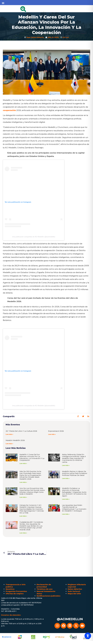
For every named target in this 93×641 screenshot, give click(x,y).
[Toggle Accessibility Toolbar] (87, 635)
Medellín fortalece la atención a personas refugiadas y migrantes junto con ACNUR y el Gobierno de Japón (74, 492)
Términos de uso (45, 589)
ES (44, 18)
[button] (3, 3)
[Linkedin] (70, 626)
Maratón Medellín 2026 (15, 440)
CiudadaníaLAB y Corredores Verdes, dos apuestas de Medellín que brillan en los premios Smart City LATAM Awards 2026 (31, 526)
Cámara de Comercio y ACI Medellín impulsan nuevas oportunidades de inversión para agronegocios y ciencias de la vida (32, 509)
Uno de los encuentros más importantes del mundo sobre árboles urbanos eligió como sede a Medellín (32, 491)
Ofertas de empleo (15, 593)
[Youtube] (82, 626)
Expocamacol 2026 (56, 431)
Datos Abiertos (75, 589)
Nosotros (10, 589)
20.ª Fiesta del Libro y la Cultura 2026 (21, 431)
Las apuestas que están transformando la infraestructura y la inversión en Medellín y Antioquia (74, 508)
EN (49, 18)
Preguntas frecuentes (16, 591)
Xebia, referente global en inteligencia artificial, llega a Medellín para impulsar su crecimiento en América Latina (74, 458)
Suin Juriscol (74, 591)
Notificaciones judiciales (48, 596)
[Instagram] (57, 626)
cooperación (9, 110)
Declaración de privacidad (44, 585)
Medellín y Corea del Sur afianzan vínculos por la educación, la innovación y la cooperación (32, 457)
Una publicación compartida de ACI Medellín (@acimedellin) (33, 237)
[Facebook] (63, 626)
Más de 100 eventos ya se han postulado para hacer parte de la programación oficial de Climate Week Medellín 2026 (30, 475)
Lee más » (9, 434)
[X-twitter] (76, 626)
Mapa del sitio (74, 593)
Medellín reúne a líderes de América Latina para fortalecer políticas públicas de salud (74, 473)
